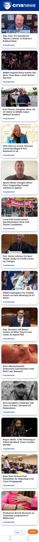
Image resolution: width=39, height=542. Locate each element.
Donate (32, 531)
